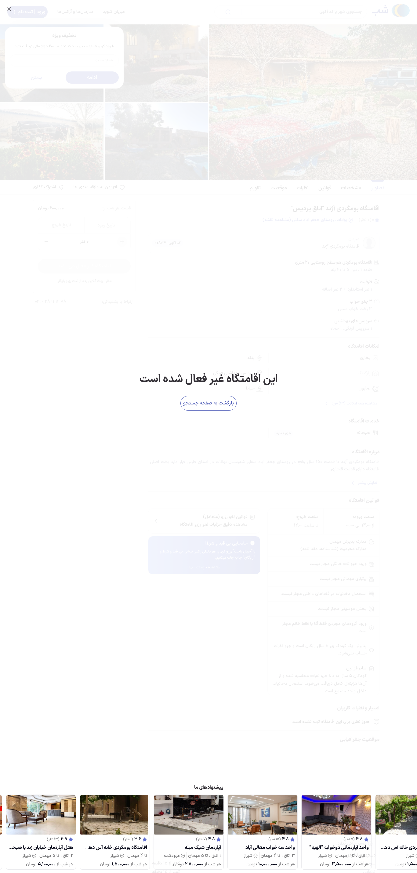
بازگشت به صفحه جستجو (208, 403)
